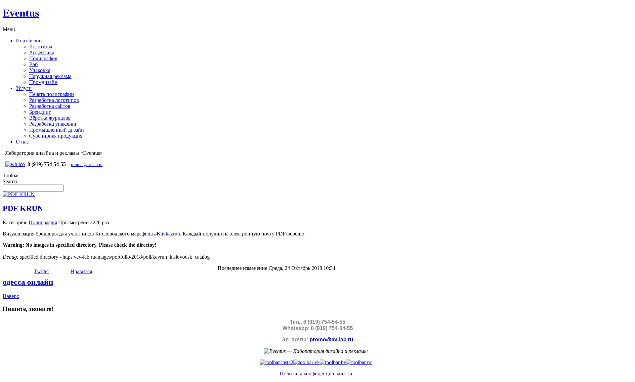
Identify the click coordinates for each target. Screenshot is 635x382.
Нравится (81, 271)
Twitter (41, 271)
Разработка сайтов (49, 106)
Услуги (24, 88)
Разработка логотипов (54, 100)
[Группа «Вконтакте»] (306, 362)
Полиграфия (43, 58)
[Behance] (333, 362)
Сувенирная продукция (55, 136)
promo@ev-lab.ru (87, 164)
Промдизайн (43, 82)
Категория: (15, 222)
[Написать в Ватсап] (15, 164)
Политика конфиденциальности (316, 373)
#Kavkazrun (167, 233)
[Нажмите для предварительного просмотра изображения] (19, 194)
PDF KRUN (23, 208)
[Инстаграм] (276, 362)
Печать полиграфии (51, 94)
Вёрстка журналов (50, 118)
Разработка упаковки (52, 124)
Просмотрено (73, 222)
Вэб (33, 64)
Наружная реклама (50, 76)
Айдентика (41, 52)
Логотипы (40, 46)
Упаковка (39, 70)
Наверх (11, 296)
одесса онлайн (28, 282)
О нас (22, 142)
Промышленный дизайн (56, 130)
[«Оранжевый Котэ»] (359, 362)
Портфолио (29, 40)
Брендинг (40, 112)
